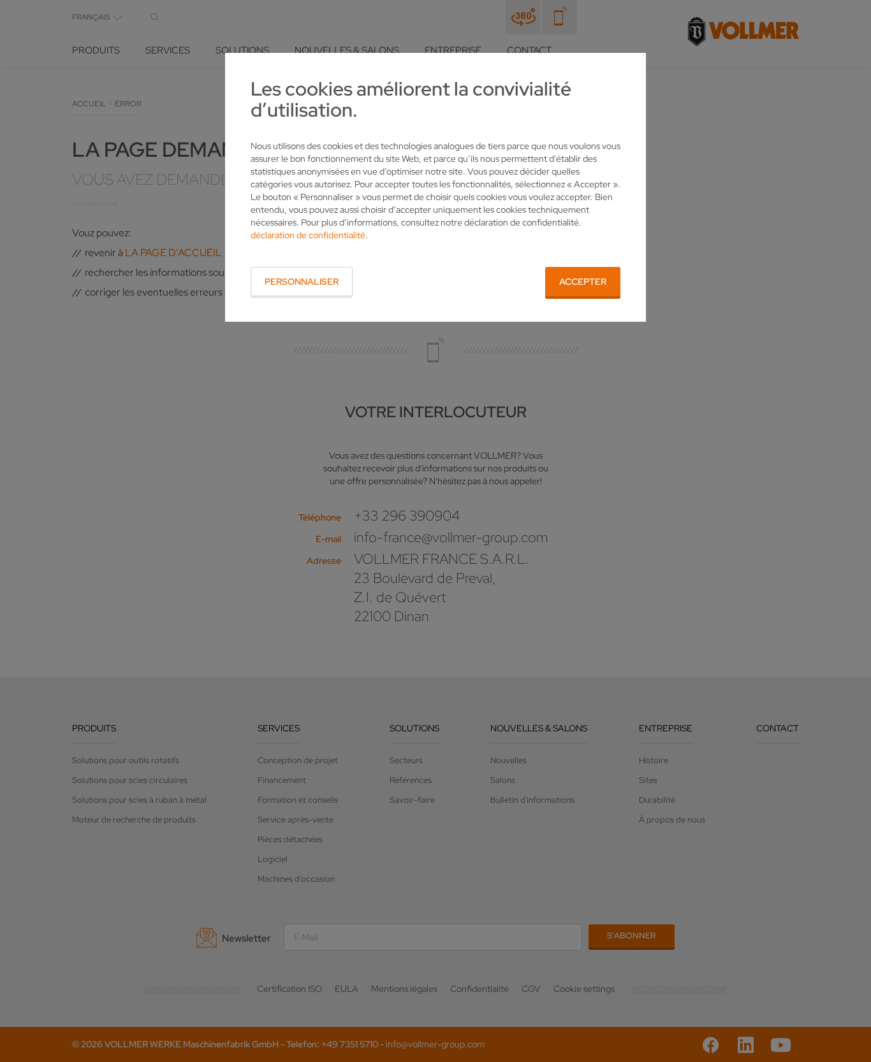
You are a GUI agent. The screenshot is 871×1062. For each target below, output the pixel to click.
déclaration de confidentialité (308, 235)
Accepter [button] (582, 281)
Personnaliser (302, 281)
